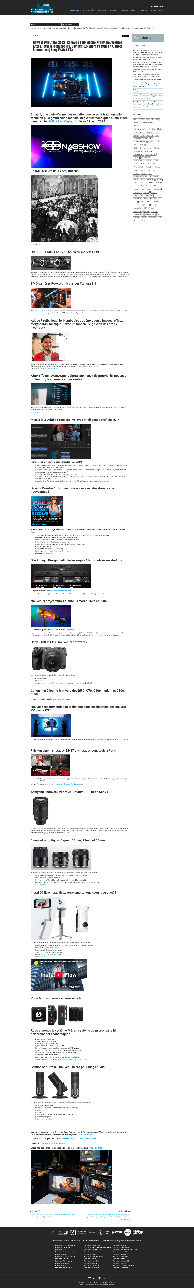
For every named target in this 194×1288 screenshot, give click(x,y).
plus (125, 276)
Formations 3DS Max (119, 1254)
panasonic (157, 189)
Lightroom (150, 179)
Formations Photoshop (91, 1252)
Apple (141, 132)
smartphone (137, 205)
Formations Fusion (119, 1259)
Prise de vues (149, 195)
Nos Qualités (88, 10)
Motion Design (145, 186)
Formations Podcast (119, 1263)
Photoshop (137, 192)
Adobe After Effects (146, 123)
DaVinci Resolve (150, 154)
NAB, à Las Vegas (59, 121)
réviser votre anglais (103, 481)
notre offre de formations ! (53, 1143)
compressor (148, 151)
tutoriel (146, 211)
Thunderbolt (137, 211)
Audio (142, 135)
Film (135, 164)
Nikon (136, 189)
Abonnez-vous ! (86, 1134)
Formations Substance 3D (121, 1261)
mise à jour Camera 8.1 (41, 311)
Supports (134, 10)
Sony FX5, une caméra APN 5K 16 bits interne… (147, 80)
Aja (160, 129)
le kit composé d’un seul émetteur (76, 1059)
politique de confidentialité (89, 1282)
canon (156, 145)
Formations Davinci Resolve (63, 1268)
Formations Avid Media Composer (123, 1265)
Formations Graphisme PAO (92, 1249)
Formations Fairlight (61, 1259)
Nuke (142, 189)
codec (158, 148)
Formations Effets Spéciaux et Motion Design (97, 1247)
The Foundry (150, 208)
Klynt (142, 179)
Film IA (142, 164)
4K (148, 119)
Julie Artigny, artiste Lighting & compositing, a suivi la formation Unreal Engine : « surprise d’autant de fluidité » (147, 85)
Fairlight (148, 160)
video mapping (149, 214)
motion (136, 186)
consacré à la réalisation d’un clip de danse (68, 784)
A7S (157, 119)
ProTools (153, 198)
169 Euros (54, 954)
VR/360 (136, 217)
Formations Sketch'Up (62, 1263)
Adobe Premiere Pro (140, 129)
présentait (38, 407)
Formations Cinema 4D (91, 1254)
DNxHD (136, 157)
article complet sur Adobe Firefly (47, 368)
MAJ (135, 183)
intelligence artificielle (140, 176)
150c (67, 630)
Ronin (147, 202)
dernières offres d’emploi (78, 1138)
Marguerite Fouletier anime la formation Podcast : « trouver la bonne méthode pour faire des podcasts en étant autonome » (148, 97)
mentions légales (108, 1282)
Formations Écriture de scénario (65, 1256)
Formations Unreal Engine (92, 1261)
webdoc (144, 217)
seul (42, 1119)
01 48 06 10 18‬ (157, 7)
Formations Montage (119, 1245)
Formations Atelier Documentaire (94, 1256)
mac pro (159, 179)
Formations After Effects (91, 1265)
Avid (157, 135)
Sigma (44, 884)
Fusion (136, 170)
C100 (157, 141)
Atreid (136, 135)
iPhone (136, 179)
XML (160, 217)
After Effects (153, 129)
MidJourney (149, 183)
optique (149, 189)
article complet (48, 553)
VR (158, 214)
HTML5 (144, 173)
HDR (154, 170)
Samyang (155, 202)
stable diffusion (138, 208)
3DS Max (141, 119)
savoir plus (36, 412)
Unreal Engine (138, 214)
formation (149, 167)
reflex (141, 202)
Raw (160, 198)
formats (157, 167)
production (137, 198)
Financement (102, 10)
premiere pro (138, 195)
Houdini (136, 173)
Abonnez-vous (157, 10)
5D (152, 119)
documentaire (145, 157)
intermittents (154, 176)
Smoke (146, 205)
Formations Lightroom (91, 1263)
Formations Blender (61, 1254)
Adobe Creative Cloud (140, 126)
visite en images (97, 1148)
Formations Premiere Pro (120, 1268)
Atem (157, 132)
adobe (136, 123)
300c (72, 630)
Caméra (148, 145)
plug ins (146, 192)
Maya (141, 183)
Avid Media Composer (140, 138)
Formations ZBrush (90, 1259)
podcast (153, 192)
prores (145, 198)
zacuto (136, 221)
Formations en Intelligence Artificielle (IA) (125, 1249)
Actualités (114, 10)
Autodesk (150, 135)
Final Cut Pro (151, 164)
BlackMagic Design (140, 141)
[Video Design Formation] (42, 8)
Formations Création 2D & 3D (122, 1247)
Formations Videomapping (63, 1261)
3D (135, 119)
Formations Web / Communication (66, 1252)
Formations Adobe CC (120, 1252)
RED (135, 202)
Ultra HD (154, 211)
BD (151, 138)
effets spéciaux (138, 160)
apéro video (149, 132)
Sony (152, 205)
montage (159, 183)
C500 (141, 145)
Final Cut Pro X (138, 167)
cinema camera (148, 148)
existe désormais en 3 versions (61, 590)
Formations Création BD (120, 1256)
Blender (150, 141)
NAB (154, 186)
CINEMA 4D (137, 148)
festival (156, 160)
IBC (150, 173)
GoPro (143, 170)
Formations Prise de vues (92, 1245)
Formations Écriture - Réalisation (65, 1245)
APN (135, 132)
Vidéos (125, 10)
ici (127, 739)
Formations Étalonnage (62, 1247)
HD (149, 170)
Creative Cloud (138, 154)
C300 (135, 145)
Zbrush (143, 221)
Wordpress (152, 217)
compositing (138, 151)
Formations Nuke (60, 1265)
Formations (74, 10)
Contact (144, 10)
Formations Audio (60, 1249)
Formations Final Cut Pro (92, 1268)
